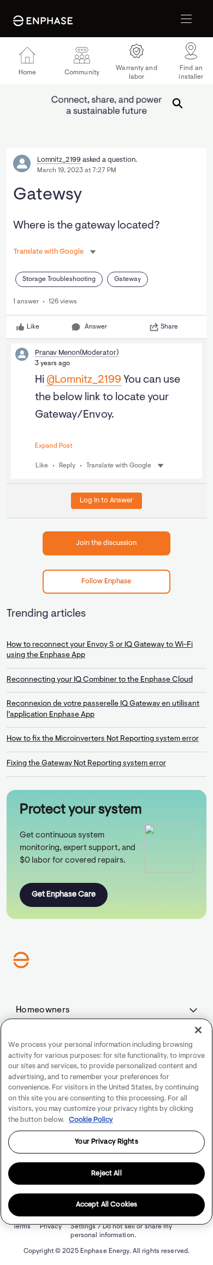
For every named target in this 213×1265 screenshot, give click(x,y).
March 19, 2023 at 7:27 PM (76, 170)
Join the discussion (106, 543)
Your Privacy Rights (106, 1141)
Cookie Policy (91, 1119)
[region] (106, 1121)
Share (169, 327)
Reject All (106, 1173)
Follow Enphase (106, 581)
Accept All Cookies (106, 1205)
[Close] (198, 1030)
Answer (96, 327)
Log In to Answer (106, 500)
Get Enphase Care (64, 895)
